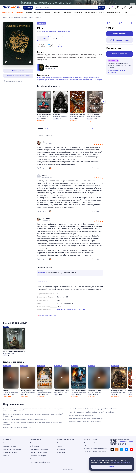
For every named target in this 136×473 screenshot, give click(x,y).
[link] (67, 142)
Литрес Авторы (42, 80)
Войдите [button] (41, 273)
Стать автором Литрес (38, 456)
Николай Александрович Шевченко (77, 116)
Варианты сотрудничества (39, 449)
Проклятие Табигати (61, 390)
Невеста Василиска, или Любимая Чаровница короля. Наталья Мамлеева (93, 409)
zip (84, 310)
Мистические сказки (62, 80)
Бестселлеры (61, 443)
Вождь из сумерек (93, 114)
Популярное (38, 12)
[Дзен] (112, 449)
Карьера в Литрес (9, 446)
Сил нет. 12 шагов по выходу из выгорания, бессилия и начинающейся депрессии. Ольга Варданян (32, 423)
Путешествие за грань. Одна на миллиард (27, 390)
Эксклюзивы (78, 12)
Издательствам (35, 440)
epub (59, 310)
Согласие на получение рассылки (95, 448)
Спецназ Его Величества (77, 114)
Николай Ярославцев (94, 116)
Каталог (29, 7)
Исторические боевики (54, 78)
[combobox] (66, 7)
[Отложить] (49, 92)
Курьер (5, 390)
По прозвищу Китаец (44, 114)
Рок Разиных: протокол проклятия (78, 390)
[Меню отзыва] (101, 168)
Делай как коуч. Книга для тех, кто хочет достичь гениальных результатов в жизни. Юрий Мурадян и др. (33, 415)
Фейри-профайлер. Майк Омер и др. (81, 415)
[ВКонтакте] (126, 449)
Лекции (101, 12)
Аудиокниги (67, 12)
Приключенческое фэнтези (79, 80)
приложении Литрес (126, 442)
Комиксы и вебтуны (113, 12)
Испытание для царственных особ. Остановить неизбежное (14, 351)
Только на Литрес (95, 80)
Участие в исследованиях (12, 449)
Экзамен (40, 390)
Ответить (95, 168)
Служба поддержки (10, 452)
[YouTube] (131, 449)
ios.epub (70, 310)
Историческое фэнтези (91, 78)
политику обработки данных (120, 462)
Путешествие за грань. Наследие (119, 390)
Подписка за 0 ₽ (7, 12)
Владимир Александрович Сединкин (60, 116)
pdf (79, 310)
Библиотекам (34, 446)
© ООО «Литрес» (68, 469)
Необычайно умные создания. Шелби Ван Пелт (85, 421)
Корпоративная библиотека (40, 462)
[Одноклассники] (116, 449)
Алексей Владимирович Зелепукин (11, 392)
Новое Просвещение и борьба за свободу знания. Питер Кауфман (91, 412)
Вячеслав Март (8, 353)
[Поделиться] (131, 23)
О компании (7, 440)
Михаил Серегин (42, 116)
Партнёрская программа (38, 452)
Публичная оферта (90, 440)
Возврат (6, 456)
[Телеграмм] (121, 449)
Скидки (47, 12)
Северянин (56, 114)
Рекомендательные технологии (95, 451)
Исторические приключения (72, 78)
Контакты (6, 443)
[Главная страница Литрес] (11, 7)
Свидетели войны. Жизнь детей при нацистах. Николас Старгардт (25, 419)
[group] (70, 143)
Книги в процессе (91, 12)
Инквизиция (41, 78)
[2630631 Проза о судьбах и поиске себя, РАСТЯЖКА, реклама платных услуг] (68, 2)
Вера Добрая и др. (60, 392)
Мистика (51, 80)
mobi (75, 310)
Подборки (56, 12)
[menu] (51, 135)
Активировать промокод (65, 440)
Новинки (29, 12)
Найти (101, 7)
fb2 (62, 310)
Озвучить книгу (35, 459)
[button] (18, 71)
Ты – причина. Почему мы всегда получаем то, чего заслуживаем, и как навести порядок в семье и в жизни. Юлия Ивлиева (33, 410)
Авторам (33, 443)
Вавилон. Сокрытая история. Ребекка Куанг (18, 427)
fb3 (65, 310)
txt (81, 310)
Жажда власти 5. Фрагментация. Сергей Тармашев (86, 418)
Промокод (19, 12)
